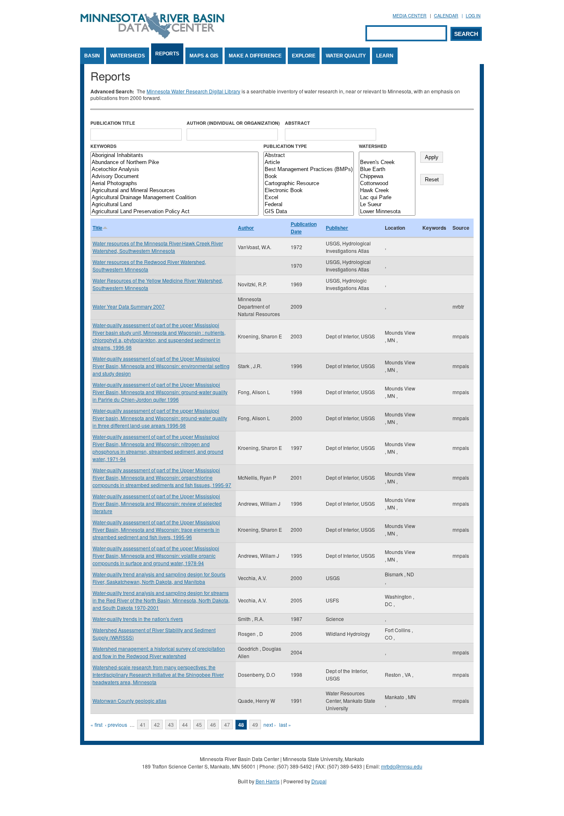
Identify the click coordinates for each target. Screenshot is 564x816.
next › (269, 724)
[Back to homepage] (152, 36)
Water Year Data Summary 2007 (128, 306)
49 (255, 724)
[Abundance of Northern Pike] (174, 162)
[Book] (308, 176)
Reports (167, 54)
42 (157, 724)
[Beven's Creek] (387, 162)
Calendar (446, 15)
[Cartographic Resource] (308, 183)
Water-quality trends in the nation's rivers (137, 618)
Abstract (297, 123)
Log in (473, 15)
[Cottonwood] (387, 183)
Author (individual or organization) (233, 123)
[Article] (308, 162)
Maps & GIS (204, 56)
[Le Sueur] (387, 204)
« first (96, 724)
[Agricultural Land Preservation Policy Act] (174, 211)
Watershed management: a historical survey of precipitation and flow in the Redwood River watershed (158, 652)
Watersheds (127, 56)
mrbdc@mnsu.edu (401, 766)
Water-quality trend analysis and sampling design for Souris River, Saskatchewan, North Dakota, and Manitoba (158, 578)
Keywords (103, 146)
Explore (303, 56)
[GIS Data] (308, 211)
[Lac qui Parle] (387, 197)
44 (185, 724)
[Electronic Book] (308, 190)
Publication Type (285, 146)
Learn (384, 56)
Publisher (337, 227)
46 (213, 724)
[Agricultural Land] (174, 204)
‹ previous (116, 724)
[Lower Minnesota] (387, 211)
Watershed (373, 146)
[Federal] (308, 204)
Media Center (410, 15)
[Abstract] (308, 155)
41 (143, 724)
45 (199, 724)
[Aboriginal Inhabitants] (174, 155)
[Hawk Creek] (387, 190)
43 (171, 724)
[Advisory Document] (174, 176)
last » (285, 724)
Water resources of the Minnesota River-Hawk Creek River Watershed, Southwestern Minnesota (157, 247)
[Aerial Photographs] (174, 183)
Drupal (319, 781)
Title (97, 227)
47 (227, 724)
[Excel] (308, 197)
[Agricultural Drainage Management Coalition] (174, 197)
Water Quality (346, 56)
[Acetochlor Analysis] (174, 169)
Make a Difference (255, 56)
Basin (92, 56)
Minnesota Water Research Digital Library (193, 91)
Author (246, 227)
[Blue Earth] (387, 169)
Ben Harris (268, 781)
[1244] (387, 155)
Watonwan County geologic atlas (129, 700)
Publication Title (112, 123)
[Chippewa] (387, 176)
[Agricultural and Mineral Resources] (174, 190)
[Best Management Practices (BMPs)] (308, 169)
